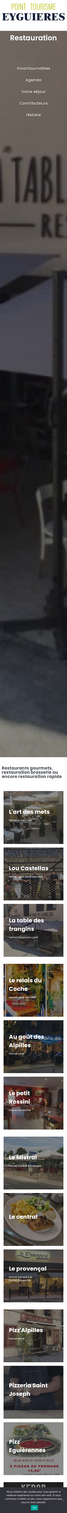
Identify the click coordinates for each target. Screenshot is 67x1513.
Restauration (33, 38)
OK (34, 1507)
